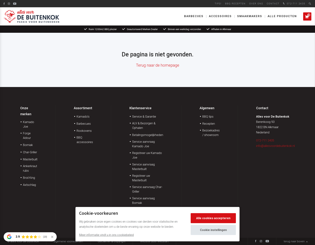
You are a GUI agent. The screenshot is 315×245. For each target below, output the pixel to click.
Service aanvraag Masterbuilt (143, 167)
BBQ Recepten (235, 3)
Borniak (28, 145)
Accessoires (220, 16)
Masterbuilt (30, 159)
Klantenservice (140, 108)
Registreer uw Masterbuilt (141, 178)
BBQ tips (207, 116)
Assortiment (83, 108)
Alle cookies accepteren (213, 218)
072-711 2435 (295, 3)
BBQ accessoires (85, 140)
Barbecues (193, 16)
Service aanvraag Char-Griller (147, 189)
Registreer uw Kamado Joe (147, 155)
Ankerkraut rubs (30, 168)
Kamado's (83, 116)
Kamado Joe (28, 124)
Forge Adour (27, 136)
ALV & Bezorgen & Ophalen (143, 126)
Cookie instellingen (213, 230)
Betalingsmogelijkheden (147, 135)
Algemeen (207, 108)
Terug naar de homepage (157, 65)
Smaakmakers (249, 16)
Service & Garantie (144, 116)
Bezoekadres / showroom (211, 133)
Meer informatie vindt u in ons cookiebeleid (106, 235)
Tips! (218, 3)
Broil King (29, 177)
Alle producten (282, 16)
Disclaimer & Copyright (111, 241)
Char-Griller (30, 152)
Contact (273, 3)
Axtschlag (29, 185)
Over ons (256, 3)
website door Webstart (154, 241)
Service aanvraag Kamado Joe (143, 144)
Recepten (208, 123)
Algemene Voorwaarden (68, 241)
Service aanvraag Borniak (143, 201)
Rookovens (84, 131)
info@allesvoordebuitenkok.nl (275, 146)
